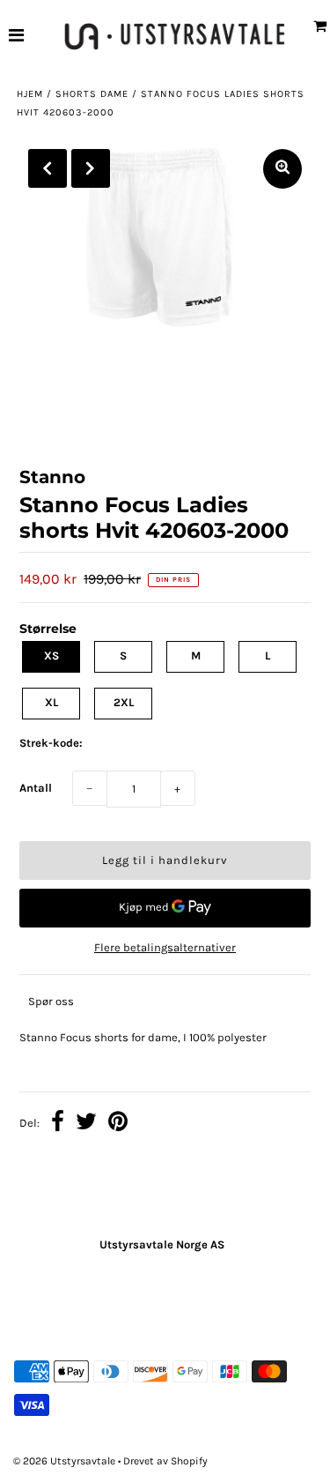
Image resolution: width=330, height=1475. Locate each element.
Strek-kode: (51, 742)
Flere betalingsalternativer (165, 947)
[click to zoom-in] (282, 169)
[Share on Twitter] (86, 1124)
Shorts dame (91, 94)
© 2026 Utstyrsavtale (65, 1461)
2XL (124, 702)
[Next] (90, 168)
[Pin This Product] (118, 1124)
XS (51, 655)
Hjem (30, 94)
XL (51, 702)
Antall (35, 787)
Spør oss (51, 1001)
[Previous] (47, 168)
